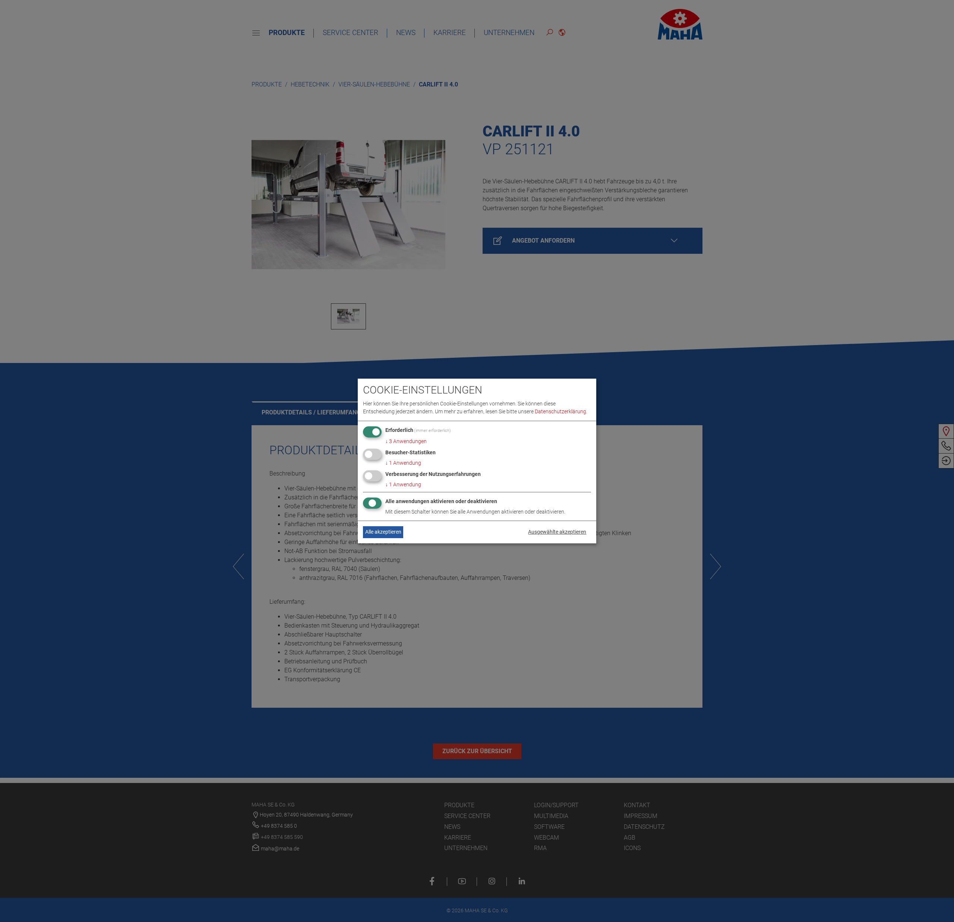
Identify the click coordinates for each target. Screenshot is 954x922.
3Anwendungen (406, 441)
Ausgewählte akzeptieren (557, 532)
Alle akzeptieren (383, 532)
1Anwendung (403, 463)
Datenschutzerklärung (560, 411)
